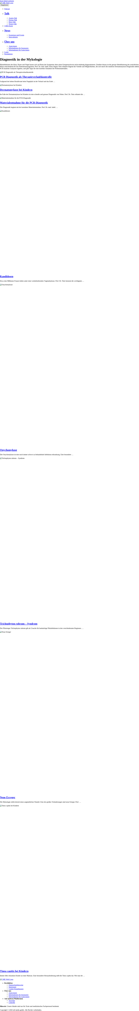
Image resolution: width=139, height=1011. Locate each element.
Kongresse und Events (16, 35)
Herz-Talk (12, 22)
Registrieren (8, 54)
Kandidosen (6, 276)
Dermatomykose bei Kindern (16, 89)
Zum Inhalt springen (7, 1)
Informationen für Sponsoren (18, 48)
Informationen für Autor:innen (19, 50)
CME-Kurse (8, 26)
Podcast (7, 9)
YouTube (12, 1001)
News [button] (7, 30)
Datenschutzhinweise (16, 985)
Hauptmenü (4, 5)
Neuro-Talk (13, 24)
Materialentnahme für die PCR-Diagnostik (24, 102)
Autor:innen (13, 46)
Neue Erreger (7, 797)
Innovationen (13, 37)
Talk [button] (6, 13)
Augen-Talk (13, 18)
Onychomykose (8, 450)
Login (6, 52)
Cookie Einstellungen (16, 989)
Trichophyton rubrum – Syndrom (18, 623)
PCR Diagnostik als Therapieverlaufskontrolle (26, 76)
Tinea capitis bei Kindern (14, 971)
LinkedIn (12, 1003)
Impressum (12, 987)
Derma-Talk (13, 20)
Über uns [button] (9, 41)
